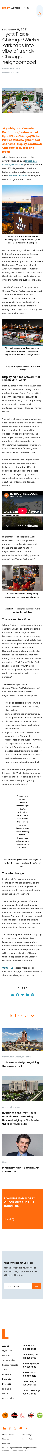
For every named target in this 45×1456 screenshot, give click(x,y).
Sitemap (5, 1439)
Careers (6, 1374)
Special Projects (10, 1365)
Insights (6, 1379)
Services (6, 1355)
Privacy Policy (28, 1439)
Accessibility (7, 1443)
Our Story (7, 1350)
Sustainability (8, 1360)
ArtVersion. (24, 1451)
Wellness (6, 1393)
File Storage (27, 1434)
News (17, 68)
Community (8, 68)
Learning (6, 1388)
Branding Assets (8, 1434)
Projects (6, 1384)
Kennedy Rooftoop (18, 175)
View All (7, 1219)
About (5, 1346)
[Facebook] (17, 995)
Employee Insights (23, 1057)
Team (5, 1369)
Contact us (7, 967)
